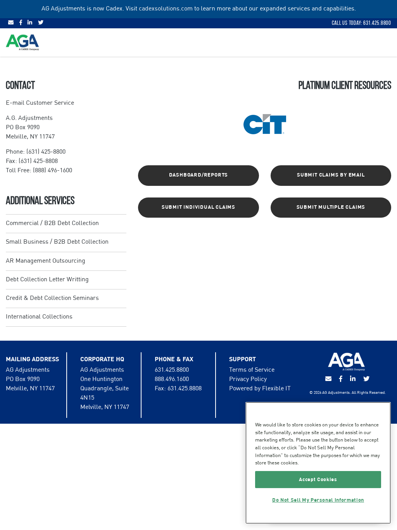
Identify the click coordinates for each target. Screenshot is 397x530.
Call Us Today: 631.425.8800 (361, 22)
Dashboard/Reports (198, 175)
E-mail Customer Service (40, 103)
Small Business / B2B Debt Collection (57, 242)
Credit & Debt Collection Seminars (52, 298)
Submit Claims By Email (331, 175)
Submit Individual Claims (198, 207)
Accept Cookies (318, 479)
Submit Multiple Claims (331, 207)
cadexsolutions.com (166, 9)
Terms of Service (251, 370)
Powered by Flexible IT (260, 389)
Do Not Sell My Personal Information (318, 500)
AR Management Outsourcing (45, 261)
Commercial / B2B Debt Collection (52, 223)
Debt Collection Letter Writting (47, 280)
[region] (318, 463)
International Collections (39, 317)
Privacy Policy (248, 379)
